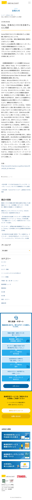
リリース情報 (5, 277)
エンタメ (3, 262)
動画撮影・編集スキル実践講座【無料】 (16, 340)
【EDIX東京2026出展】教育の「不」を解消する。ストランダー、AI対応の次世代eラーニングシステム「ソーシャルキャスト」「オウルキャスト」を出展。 (15, 236)
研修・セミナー (5, 299)
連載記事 (3, 303)
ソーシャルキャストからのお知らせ (11, 273)
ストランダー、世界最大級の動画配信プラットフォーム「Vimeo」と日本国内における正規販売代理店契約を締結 (16, 228)
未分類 (3, 292)
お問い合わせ (16, 386)
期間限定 (3, 288)
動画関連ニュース (7, 176)
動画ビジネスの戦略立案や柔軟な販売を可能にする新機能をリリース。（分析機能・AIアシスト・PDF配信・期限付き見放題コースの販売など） (16, 205)
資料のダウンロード (16, 410)
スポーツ (3, 265)
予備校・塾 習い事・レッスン (9, 280)
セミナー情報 (5, 269)
